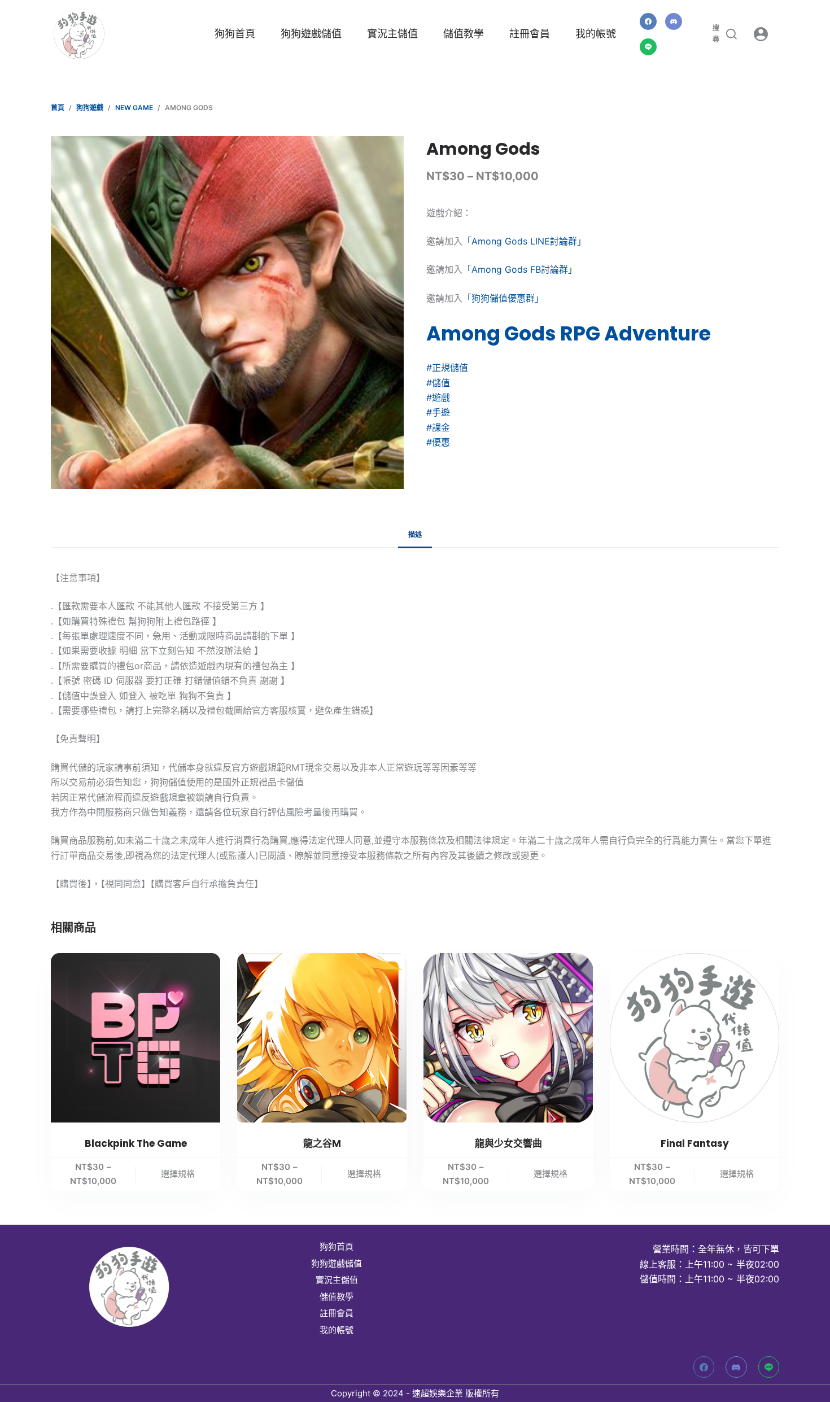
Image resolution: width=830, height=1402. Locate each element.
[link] (568, 333)
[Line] (648, 46)
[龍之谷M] (322, 1038)
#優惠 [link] (438, 442)
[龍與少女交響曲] (508, 1038)
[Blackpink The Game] (135, 1038)
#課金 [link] (438, 427)
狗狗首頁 (235, 34)
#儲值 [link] (438, 382)
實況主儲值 (392, 34)
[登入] (761, 34)
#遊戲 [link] (438, 397)
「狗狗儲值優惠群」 (503, 298)
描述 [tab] (415, 534)
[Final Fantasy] (694, 1038)
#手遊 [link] (438, 412)
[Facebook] (648, 21)
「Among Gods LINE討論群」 (524, 241)
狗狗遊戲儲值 (311, 34)
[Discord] (673, 21)
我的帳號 (595, 34)
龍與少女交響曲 (508, 1143)
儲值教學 (463, 34)
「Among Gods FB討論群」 (519, 269)
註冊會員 (529, 34)
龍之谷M (322, 1143)
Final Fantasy (695, 1143)
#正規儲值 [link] (447, 367)
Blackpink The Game (136, 1143)
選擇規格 (178, 1173)
